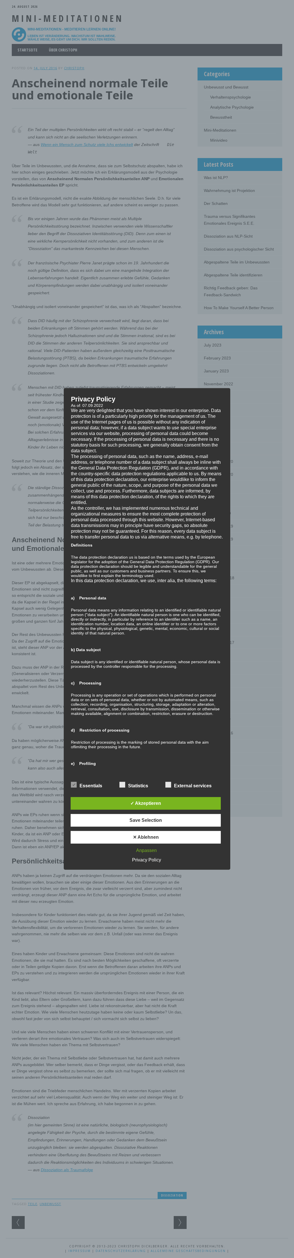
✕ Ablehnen (146, 837)
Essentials (91, 785)
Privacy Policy (146, 859)
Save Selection (145, 820)
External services (193, 785)
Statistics (138, 785)
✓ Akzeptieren (145, 803)
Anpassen (146, 850)
